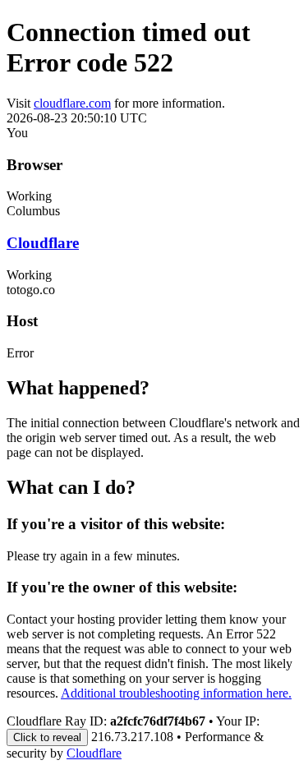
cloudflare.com (72, 103)
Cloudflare (43, 242)
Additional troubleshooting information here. (176, 693)
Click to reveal (47, 737)
